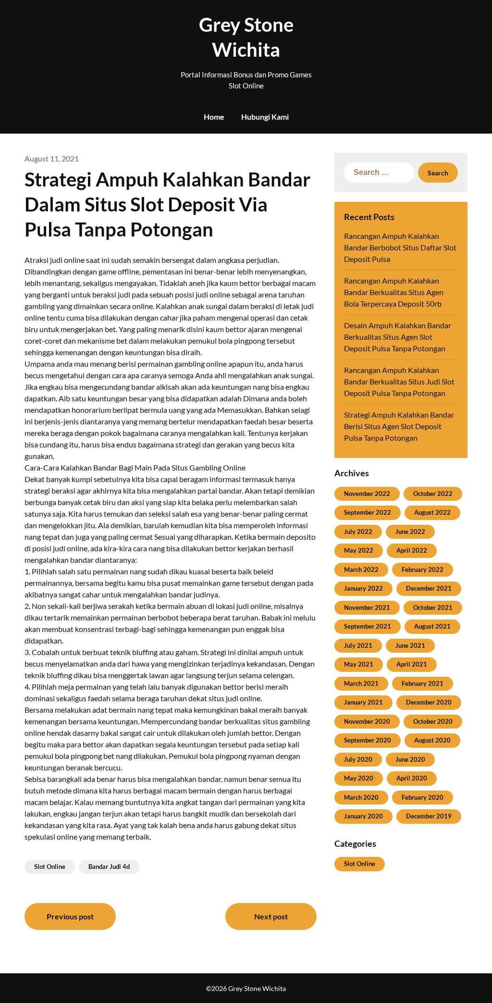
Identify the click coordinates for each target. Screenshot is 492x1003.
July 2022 (358, 531)
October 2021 (433, 607)
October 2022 (433, 493)
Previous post (70, 916)
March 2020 (361, 797)
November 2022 (367, 493)
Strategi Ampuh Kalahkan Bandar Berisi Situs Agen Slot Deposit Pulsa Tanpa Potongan (399, 426)
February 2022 (422, 569)
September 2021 (367, 626)
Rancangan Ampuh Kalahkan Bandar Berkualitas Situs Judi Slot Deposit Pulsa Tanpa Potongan (399, 381)
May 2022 (358, 550)
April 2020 (411, 778)
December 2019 (429, 816)
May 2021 (358, 664)
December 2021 (429, 588)
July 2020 (358, 759)
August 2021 (432, 626)
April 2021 (411, 664)
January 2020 (363, 816)
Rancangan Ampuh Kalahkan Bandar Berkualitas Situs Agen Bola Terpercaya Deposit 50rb (393, 292)
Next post (271, 916)
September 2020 (367, 740)
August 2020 (432, 740)
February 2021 (422, 683)
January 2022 (363, 588)
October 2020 (433, 721)
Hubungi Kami (265, 116)
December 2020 (429, 702)
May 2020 (358, 778)
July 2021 (358, 645)
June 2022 (410, 531)
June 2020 (410, 759)
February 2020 (422, 797)
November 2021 (367, 607)
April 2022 (411, 550)
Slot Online (49, 866)
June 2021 (410, 645)
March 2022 (361, 569)
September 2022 (367, 512)
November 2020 (367, 721)
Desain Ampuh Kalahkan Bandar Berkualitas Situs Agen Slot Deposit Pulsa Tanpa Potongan (397, 337)
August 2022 (432, 512)
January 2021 (363, 702)
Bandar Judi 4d (109, 866)
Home (214, 116)
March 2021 (361, 683)
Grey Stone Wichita (246, 37)
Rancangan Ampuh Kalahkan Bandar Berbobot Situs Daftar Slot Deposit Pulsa (400, 247)
